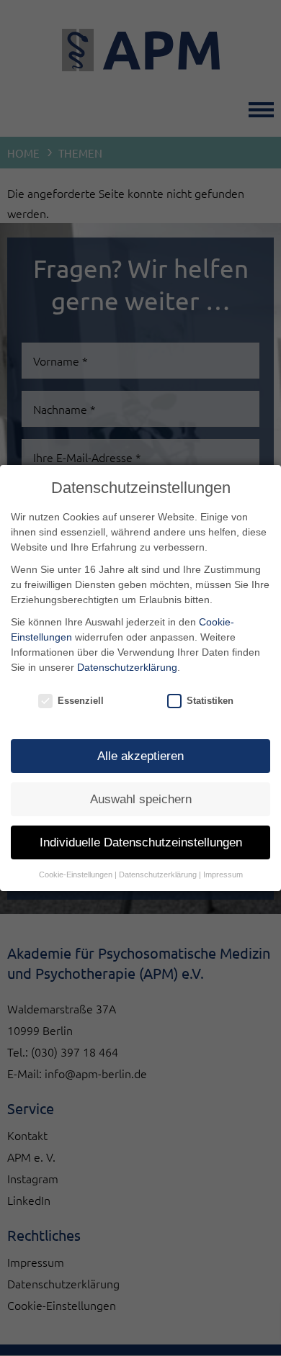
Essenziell (81, 700)
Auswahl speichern (141, 799)
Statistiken (210, 700)
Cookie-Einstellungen (75, 874)
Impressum (223, 874)
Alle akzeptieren (140, 756)
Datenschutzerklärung (127, 667)
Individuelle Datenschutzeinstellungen (141, 842)
